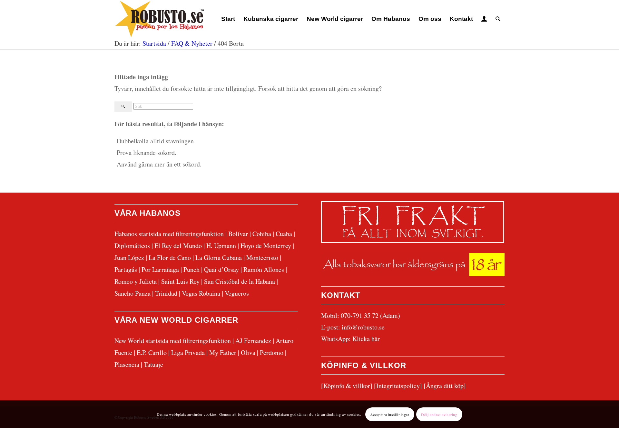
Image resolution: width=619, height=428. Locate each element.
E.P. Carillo (152, 352)
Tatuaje (153, 364)
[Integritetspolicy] (398, 385)
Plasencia (126, 364)
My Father (222, 352)
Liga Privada (188, 352)
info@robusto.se (363, 327)
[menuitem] (228, 19)
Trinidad (166, 293)
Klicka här (366, 338)
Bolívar (238, 233)
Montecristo (262, 257)
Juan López (129, 257)
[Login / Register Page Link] (484, 19)
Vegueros (237, 293)
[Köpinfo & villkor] (346, 385)
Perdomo (271, 352)
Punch (191, 269)
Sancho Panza (132, 293)
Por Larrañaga (160, 269)
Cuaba (284, 233)
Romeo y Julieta (135, 281)
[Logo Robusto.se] (159, 19)
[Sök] (498, 19)
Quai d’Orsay (221, 269)
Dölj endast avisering (439, 414)
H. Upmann (221, 245)
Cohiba (261, 233)
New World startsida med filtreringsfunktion (172, 340)
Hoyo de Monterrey (266, 245)
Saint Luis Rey (180, 281)
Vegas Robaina (201, 293)
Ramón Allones (263, 269)
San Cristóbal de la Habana (239, 281)
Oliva (248, 352)
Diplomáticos (132, 245)
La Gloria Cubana (218, 257)
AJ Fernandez (253, 340)
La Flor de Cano (170, 257)
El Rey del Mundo (178, 245)
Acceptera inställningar (389, 414)
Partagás (125, 269)
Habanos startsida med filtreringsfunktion (169, 233)
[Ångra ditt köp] (445, 385)
